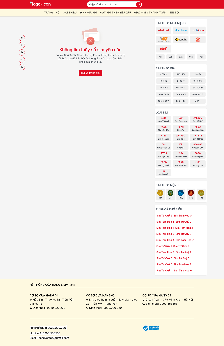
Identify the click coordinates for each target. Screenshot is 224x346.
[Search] (138, 4)
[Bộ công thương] (150, 327)
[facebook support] (22, 45)
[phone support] (22, 38)
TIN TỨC (175, 12)
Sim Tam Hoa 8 (182, 264)
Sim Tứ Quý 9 (164, 215)
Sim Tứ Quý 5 (164, 264)
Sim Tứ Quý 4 (164, 270)
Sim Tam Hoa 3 (165, 233)
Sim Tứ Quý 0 (183, 221)
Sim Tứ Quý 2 (183, 252)
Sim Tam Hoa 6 (183, 270)
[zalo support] (22, 60)
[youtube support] (22, 67)
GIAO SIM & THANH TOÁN (150, 12)
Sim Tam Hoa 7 (185, 239)
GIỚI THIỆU (70, 12)
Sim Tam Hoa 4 (165, 239)
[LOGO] (40, 4)
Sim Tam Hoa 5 (165, 221)
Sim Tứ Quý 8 (183, 233)
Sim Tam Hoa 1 (165, 227)
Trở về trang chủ (90, 72)
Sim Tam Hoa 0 (183, 215)
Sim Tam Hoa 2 (184, 227)
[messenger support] (22, 52)
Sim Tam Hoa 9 (165, 252)
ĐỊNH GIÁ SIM (88, 12)
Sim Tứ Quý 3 (181, 258)
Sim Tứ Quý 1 (164, 246)
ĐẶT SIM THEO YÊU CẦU (115, 12)
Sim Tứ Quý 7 (181, 246)
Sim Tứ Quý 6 (164, 258)
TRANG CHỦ (51, 12)
